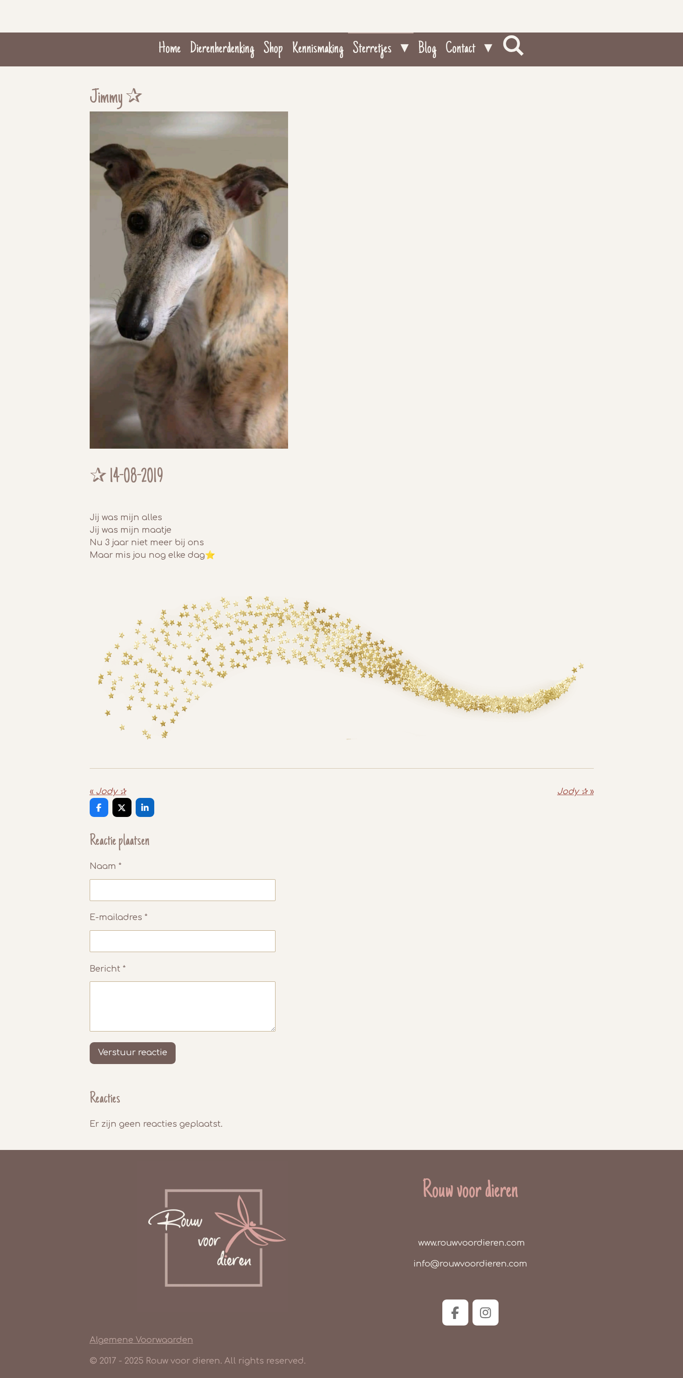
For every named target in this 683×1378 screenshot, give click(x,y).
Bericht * (108, 968)
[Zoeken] (513, 46)
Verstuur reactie (132, 1052)
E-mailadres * (119, 917)
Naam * (106, 866)
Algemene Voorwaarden (141, 1340)
